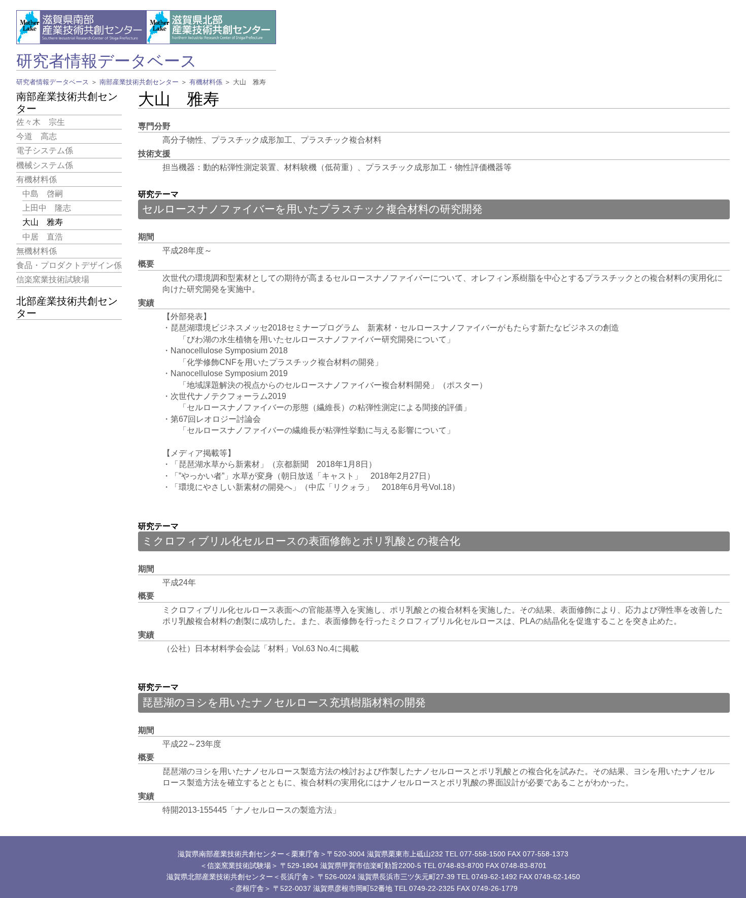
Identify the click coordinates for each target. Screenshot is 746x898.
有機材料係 (205, 82)
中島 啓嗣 (42, 193)
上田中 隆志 (46, 208)
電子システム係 (44, 150)
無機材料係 (36, 251)
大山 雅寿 (42, 222)
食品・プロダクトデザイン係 (69, 265)
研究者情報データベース (106, 61)
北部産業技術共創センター (67, 307)
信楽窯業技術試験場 (52, 279)
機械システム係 (44, 164)
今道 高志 (36, 136)
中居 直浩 (42, 236)
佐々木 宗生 (40, 122)
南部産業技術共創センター (139, 82)
